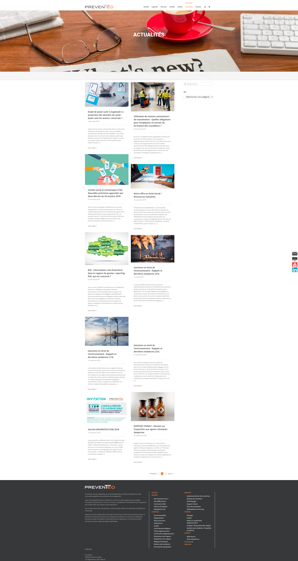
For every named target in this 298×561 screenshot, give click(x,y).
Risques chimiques (161, 542)
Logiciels (155, 512)
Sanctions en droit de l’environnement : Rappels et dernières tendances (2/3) (148, 348)
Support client (192, 504)
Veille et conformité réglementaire (194, 522)
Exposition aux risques (162, 539)
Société (154, 495)
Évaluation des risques (162, 536)
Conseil (187, 512)
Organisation (159, 518)
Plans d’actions (159, 521)
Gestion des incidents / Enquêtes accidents (199, 529)
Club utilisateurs (193, 539)
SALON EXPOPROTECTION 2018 (103, 429)
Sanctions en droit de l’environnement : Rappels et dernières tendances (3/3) (148, 270)
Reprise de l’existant (194, 499)
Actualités (188, 542)
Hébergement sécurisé (195, 509)
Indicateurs (158, 523)
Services (187, 492)
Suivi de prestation (194, 506)
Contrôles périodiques (162, 528)
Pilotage (190, 515)
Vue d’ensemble (160, 515)
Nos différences (160, 501)
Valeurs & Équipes (160, 506)
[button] (209, 6)
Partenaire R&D (160, 504)
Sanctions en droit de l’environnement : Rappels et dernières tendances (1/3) (102, 354)
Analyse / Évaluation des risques (199, 525)
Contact (188, 544)
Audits (156, 526)
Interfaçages (191, 501)
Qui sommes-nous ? (161, 499)
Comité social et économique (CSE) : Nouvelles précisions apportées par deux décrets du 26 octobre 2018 (106, 193)
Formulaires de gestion (162, 547)
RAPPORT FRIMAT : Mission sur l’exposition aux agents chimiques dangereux (150, 429)
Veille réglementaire (161, 531)
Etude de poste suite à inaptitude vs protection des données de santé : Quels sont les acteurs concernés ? (106, 114)
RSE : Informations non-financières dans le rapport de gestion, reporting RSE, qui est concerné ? (106, 273)
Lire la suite (91, 148)
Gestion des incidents (162, 544)
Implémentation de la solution (198, 496)
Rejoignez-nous (159, 509)
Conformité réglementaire (164, 534)
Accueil (155, 492)
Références (191, 537)
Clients (187, 533)
